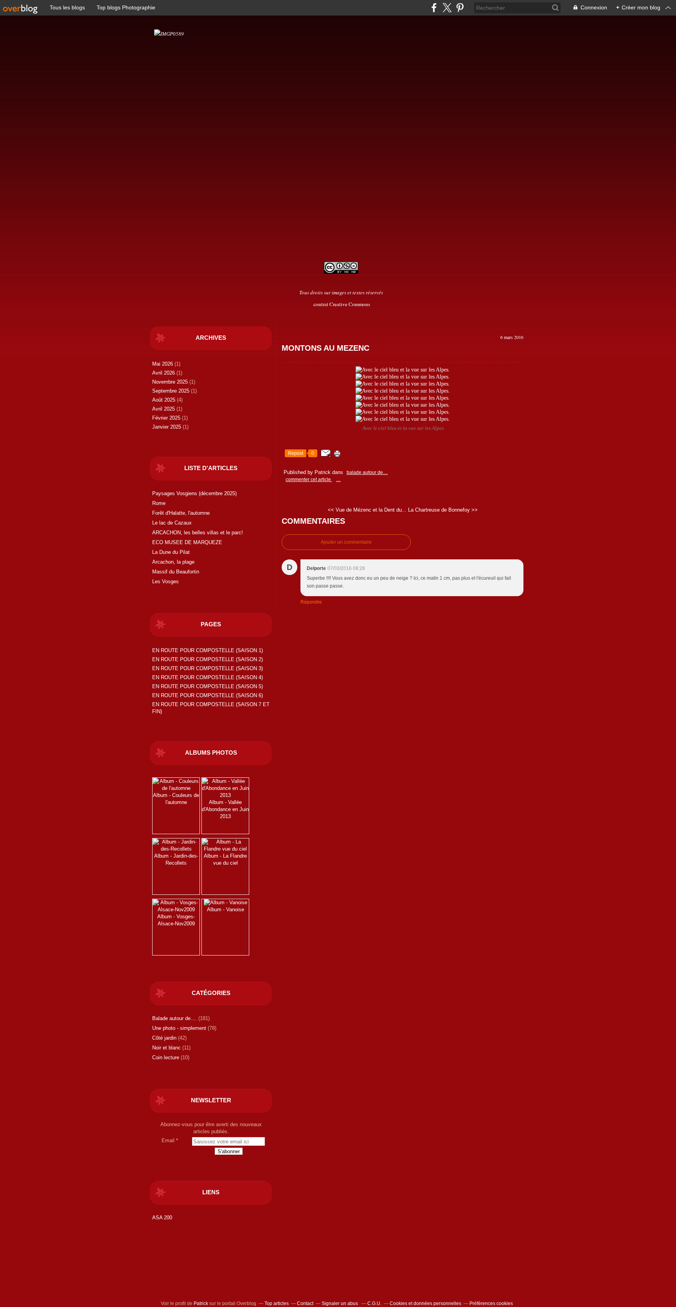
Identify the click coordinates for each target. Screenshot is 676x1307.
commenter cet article (309, 479)
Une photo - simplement (179, 1028)
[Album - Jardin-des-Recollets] (176, 849)
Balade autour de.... (174, 1018)
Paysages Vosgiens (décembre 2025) (194, 493)
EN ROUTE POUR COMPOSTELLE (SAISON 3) (207, 668)
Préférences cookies (491, 1303)
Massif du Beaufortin (175, 572)
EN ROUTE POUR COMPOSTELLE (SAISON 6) (207, 695)
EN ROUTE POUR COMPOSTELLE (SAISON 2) (207, 659)
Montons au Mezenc (325, 348)
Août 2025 (164, 400)
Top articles (276, 1303)
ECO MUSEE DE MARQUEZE (187, 542)
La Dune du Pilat (171, 552)
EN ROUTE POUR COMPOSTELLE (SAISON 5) (207, 686)
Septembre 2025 (171, 391)
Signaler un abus (340, 1303)
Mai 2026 (163, 364)
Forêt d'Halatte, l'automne (181, 513)
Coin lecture (165, 1057)
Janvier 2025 (167, 427)
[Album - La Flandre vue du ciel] (225, 849)
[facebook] (434, 7)
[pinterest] (460, 7)
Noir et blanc (166, 1048)
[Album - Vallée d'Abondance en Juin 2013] (225, 795)
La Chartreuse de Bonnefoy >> (443, 510)
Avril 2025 (164, 409)
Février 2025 (167, 418)
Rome (158, 503)
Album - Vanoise (225, 909)
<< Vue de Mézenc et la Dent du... (367, 510)
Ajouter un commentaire (346, 542)
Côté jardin (164, 1038)
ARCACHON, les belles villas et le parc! (197, 532)
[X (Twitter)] (447, 7)
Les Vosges (165, 581)
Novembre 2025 (170, 382)
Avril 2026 (164, 373)
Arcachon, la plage (173, 562)
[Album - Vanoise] (225, 902)
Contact (305, 1303)
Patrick (201, 1303)
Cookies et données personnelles (425, 1303)
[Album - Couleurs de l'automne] (176, 788)
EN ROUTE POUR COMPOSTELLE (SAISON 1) (207, 650)
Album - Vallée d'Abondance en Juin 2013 (225, 809)
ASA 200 (162, 1217)
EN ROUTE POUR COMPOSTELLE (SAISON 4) (207, 677)
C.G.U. (374, 1303)
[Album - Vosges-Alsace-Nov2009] (176, 909)
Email (168, 1140)
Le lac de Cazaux (172, 523)
